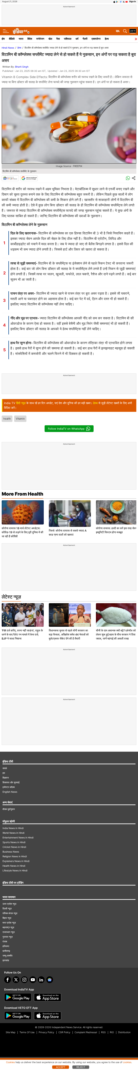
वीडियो (11, 38)
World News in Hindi (13, 832)
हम (4, 773)
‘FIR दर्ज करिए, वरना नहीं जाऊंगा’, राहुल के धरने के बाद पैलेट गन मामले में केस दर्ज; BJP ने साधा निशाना (22, 634)
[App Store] (47, 997)
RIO (112, 1032)
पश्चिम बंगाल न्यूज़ (10, 913)
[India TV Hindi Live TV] (132, 31)
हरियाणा (6, 946)
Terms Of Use (27, 1032)
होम (3, 38)
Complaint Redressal (86, 1032)
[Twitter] (16, 979)
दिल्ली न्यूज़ (7, 908)
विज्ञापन (6, 777)
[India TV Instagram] (24, 979)
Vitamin (20, 418)
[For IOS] (47, 1016)
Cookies (10, 1062)
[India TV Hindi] (21, 31)
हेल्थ (107, 38)
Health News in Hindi (14, 865)
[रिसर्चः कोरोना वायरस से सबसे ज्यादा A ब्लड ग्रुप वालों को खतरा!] (70, 513)
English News (10, 791)
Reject (80, 1067)
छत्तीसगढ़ (6, 950)
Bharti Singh (21, 66)
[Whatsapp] (128, 178)
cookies (127, 1062)
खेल (50, 38)
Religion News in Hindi (15, 856)
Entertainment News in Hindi (18, 837)
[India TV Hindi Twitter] (124, 2)
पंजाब (5, 941)
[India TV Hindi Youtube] (127, 2)
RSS (103, 1032)
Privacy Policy (46, 1032)
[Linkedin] (41, 979)
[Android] (117, 2)
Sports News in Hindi (14, 842)
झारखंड (6, 960)
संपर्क (5, 768)
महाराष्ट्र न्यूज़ (8, 927)
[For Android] (17, 1016)
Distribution (124, 1032)
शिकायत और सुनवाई (11, 782)
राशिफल (67, 38)
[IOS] (114, 2)
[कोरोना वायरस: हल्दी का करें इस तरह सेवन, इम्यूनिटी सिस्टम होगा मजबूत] (117, 512)
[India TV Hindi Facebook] (121, 2)
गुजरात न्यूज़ (8, 936)
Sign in (132, 1)
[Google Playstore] (17, 997)
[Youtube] (32, 979)
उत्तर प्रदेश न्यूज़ (9, 903)
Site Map (10, 1032)
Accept (60, 1067)
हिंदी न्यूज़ (21, 403)
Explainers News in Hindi (16, 861)
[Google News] (10, 178)
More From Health (22, 494)
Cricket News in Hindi (14, 846)
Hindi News (8, 47)
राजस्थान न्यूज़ (9, 932)
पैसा (58, 38)
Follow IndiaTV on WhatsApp (66, 428)
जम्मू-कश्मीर (7, 955)
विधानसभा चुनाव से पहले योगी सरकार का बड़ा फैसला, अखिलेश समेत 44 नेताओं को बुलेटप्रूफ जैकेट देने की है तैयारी (69, 634)
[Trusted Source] (29, 178)
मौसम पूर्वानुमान (9, 809)
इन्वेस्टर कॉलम (9, 787)
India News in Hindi (13, 828)
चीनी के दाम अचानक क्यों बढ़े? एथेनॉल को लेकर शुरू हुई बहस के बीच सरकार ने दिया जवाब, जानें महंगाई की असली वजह (116, 634)
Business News (11, 851)
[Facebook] (7, 979)
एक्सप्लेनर (96, 38)
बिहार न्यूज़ (7, 917)
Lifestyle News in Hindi (15, 870)
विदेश (29, 38)
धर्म (77, 38)
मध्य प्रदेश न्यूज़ (9, 922)
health (7, 418)
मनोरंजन (40, 38)
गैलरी (85, 38)
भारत (21, 38)
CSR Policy (64, 1032)
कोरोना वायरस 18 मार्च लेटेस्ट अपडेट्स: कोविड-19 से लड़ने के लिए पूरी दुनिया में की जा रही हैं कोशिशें (22, 532)
